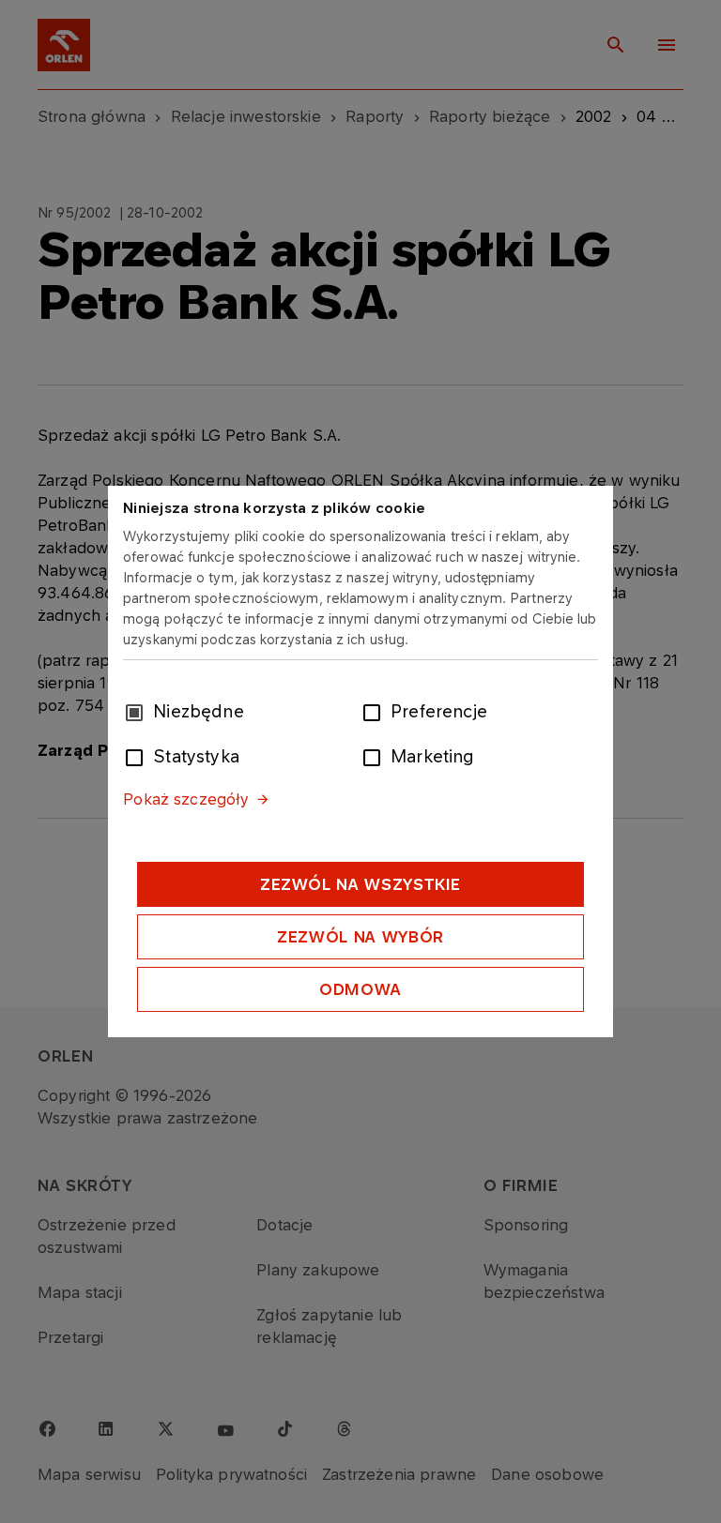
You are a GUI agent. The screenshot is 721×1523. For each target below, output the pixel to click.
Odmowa (360, 989)
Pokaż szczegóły (186, 799)
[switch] (375, 711)
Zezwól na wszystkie (360, 884)
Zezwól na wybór (360, 936)
